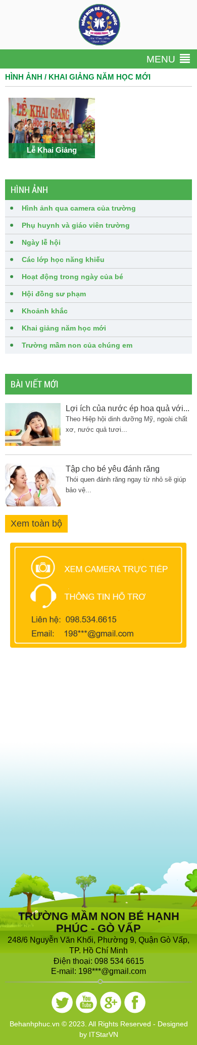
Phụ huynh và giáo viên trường (76, 225)
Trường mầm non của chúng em (77, 345)
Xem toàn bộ (36, 523)
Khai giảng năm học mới (64, 328)
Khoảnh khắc (45, 311)
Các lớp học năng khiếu (63, 259)
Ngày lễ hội (41, 242)
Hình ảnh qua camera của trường (79, 208)
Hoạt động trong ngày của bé (72, 277)
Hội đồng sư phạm (54, 294)
